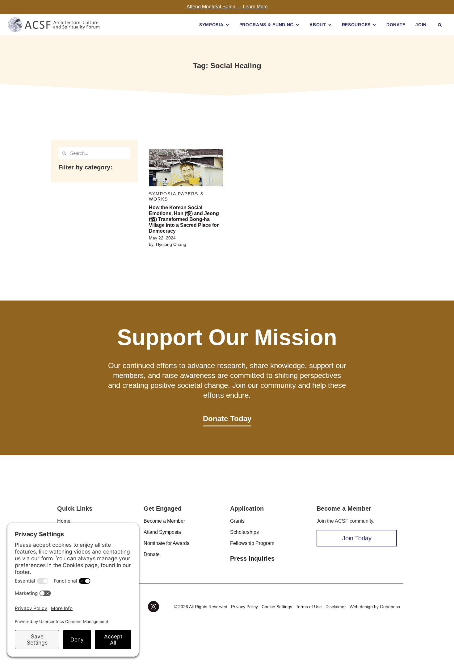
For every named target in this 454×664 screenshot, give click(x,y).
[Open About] (330, 25)
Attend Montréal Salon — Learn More (227, 6)
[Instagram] (153, 606)
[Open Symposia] (227, 25)
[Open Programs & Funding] (297, 25)
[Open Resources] (374, 25)
